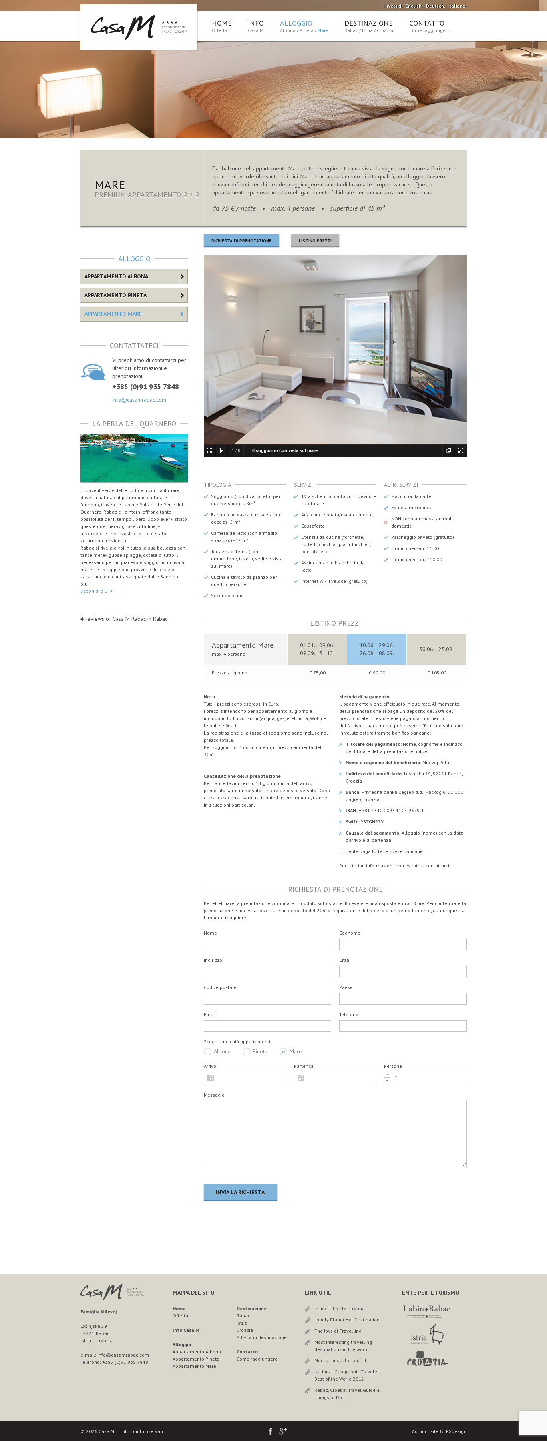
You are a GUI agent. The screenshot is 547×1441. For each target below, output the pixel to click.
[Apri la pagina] (427, 1316)
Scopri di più (93, 591)
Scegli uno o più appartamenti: (237, 1042)
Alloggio (296, 23)
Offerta (219, 30)
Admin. (419, 1431)
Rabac (351, 30)
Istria (367, 30)
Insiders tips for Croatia (339, 1308)
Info (256, 25)
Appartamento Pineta (115, 295)
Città (344, 960)
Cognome (349, 933)
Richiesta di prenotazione (241, 241)
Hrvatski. (393, 6)
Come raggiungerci (430, 30)
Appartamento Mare (113, 314)
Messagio (214, 1095)
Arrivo (210, 1066)
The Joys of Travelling (338, 1331)
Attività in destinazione (262, 1337)
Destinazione (368, 23)
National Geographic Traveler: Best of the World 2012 (347, 1375)
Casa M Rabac (129, 618)
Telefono (348, 1014)
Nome (210, 933)
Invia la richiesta (240, 1192)
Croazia (385, 30)
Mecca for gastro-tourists (341, 1360)
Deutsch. (435, 6)
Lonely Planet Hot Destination (347, 1320)
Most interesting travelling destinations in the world (343, 1345)
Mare (323, 30)
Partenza (304, 1066)
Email (210, 1014)
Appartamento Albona (116, 276)
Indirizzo (213, 960)
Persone (393, 1066)
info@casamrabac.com (139, 399)
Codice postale (220, 987)
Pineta (307, 30)
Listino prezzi (315, 241)
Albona (288, 30)
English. (414, 6)
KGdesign (456, 1431)
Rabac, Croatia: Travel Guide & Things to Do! (347, 1393)
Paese (346, 987)
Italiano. (457, 6)
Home (222, 23)
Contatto (426, 23)
